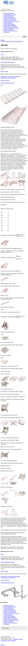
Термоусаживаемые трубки (7, 83)
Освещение (6, 32)
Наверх (2, 644)
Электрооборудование (9, 24)
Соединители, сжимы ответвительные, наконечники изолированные (10, 77)
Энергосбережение (8, 16)
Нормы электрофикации (10, 25)
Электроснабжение (8, 29)
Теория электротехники (10, 20)
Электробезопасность (9, 17)
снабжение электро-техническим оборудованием (12, 640)
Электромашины (8, 22)
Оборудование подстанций (10, 26)
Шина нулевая (4, 71)
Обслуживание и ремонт (10, 14)
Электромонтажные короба (7, 62)
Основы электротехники (10, 18)
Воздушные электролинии (10, 30)
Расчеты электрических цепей (11, 21)
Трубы (2, 54)
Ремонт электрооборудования (11, 28)
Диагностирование (8, 13)
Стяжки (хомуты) (5, 80)
